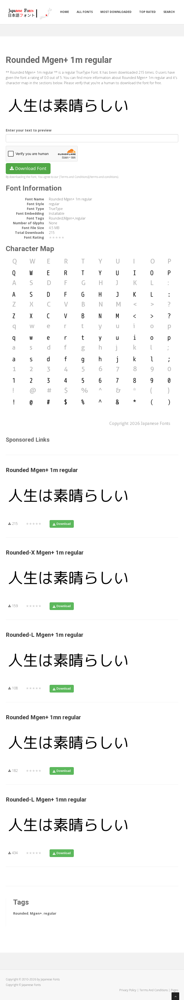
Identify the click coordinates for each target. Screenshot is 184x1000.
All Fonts (85, 12)
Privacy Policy (127, 990)
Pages (174, 990)
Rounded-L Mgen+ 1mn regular (46, 799)
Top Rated (147, 12)
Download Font (30, 168)
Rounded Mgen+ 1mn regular (43, 717)
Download (64, 524)
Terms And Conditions (153, 990)
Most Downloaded (116, 12)
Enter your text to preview (29, 130)
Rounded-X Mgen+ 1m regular (45, 552)
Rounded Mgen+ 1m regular (42, 470)
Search (169, 12)
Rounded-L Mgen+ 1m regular (44, 635)
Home (64, 12)
